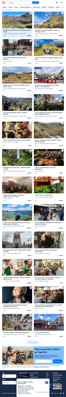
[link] (17, 25)
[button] (17, 25)
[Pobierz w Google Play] (24, 376)
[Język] (57, 2)
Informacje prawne (34, 377)
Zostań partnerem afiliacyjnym (56, 380)
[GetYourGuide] (4, 2)
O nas (47, 375)
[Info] (11, 10)
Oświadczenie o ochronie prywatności (41, 367)
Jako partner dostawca (57, 375)
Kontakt (31, 375)
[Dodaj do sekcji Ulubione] (31, 13)
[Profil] (62, 3)
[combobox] (20, 2)
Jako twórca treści (56, 377)
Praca (47, 377)
